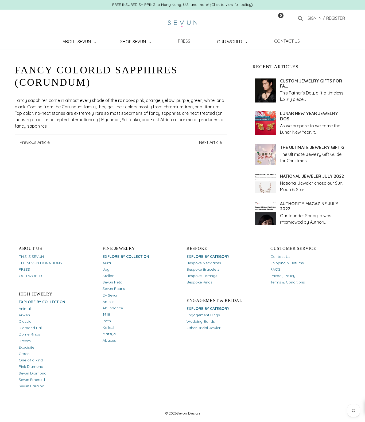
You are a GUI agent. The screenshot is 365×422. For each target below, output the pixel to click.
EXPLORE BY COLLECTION (42, 301)
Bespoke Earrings (202, 275)
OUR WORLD (30, 275)
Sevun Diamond (32, 373)
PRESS (24, 269)
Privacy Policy (282, 275)
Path (107, 320)
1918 (106, 314)
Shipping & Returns (287, 263)
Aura (107, 263)
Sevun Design (188, 413)
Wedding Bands (201, 321)
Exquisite (26, 347)
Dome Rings (29, 334)
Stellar (108, 275)
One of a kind (31, 360)
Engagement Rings (203, 315)
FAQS (275, 269)
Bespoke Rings (199, 282)
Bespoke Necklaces (204, 263)
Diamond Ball (30, 327)
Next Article (210, 142)
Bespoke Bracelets (203, 269)
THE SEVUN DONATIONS (40, 263)
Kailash (109, 327)
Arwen (24, 315)
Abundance (113, 308)
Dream (25, 340)
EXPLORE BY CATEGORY (208, 256)
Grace (24, 353)
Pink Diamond (31, 366)
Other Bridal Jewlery (205, 327)
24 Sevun (110, 295)
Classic (25, 321)
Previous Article (35, 142)
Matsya (109, 334)
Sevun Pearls (114, 288)
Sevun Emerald (32, 379)
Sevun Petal (113, 282)
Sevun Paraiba (31, 386)
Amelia (109, 301)
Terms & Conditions (287, 282)
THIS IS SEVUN (31, 256)
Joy (106, 269)
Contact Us (280, 256)
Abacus (109, 340)
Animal (25, 308)
